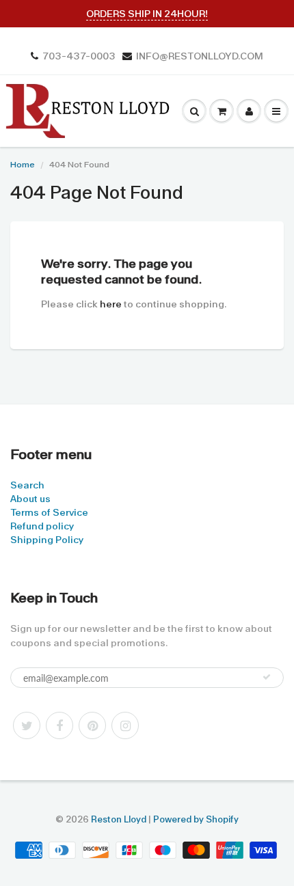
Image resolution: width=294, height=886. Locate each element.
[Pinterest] (92, 725)
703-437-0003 (79, 56)
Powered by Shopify (196, 819)
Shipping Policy (46, 540)
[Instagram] (125, 725)
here (111, 304)
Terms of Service (49, 512)
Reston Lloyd (118, 819)
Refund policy (42, 526)
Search (27, 485)
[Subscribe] (266, 677)
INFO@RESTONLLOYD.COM (199, 56)
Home (22, 164)
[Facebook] (59, 725)
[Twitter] (26, 725)
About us (30, 499)
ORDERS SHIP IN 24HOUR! (147, 14)
